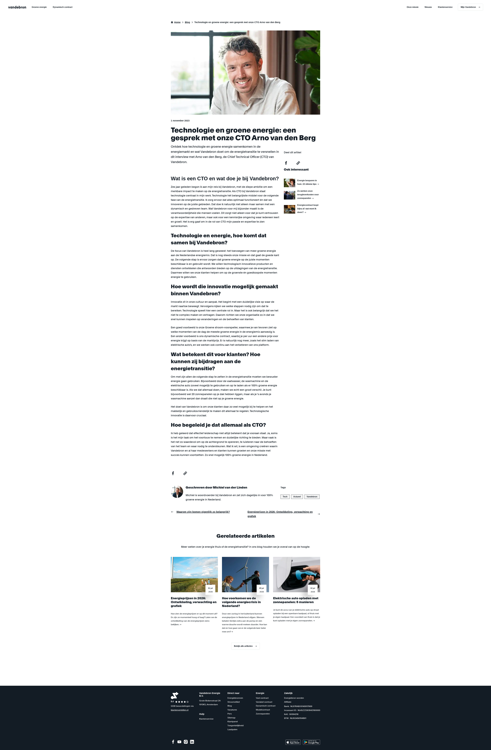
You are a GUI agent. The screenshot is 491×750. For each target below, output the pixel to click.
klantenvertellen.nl (179, 710)
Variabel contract (264, 702)
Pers (229, 713)
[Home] (17, 7)
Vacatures (232, 710)
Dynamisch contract (62, 7)
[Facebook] (173, 742)
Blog (229, 706)
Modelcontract (263, 710)
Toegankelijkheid (235, 725)
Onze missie (413, 7)
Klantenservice (445, 7)
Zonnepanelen (263, 713)
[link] (293, 742)
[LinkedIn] (192, 742)
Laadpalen (232, 729)
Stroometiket (233, 702)
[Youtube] (179, 742)
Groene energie (39, 7)
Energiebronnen (235, 698)
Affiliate (287, 702)
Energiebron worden (294, 698)
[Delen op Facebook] (173, 473)
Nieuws (428, 7)
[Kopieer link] (185, 473)
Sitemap (231, 717)
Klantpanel (232, 721)
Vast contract (262, 698)
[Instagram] (186, 742)
